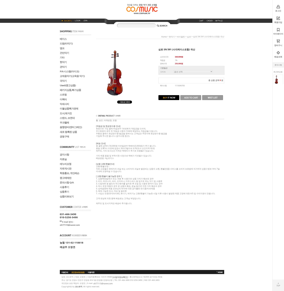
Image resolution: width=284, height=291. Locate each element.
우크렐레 (64, 122)
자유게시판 (65, 168)
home (164, 36)
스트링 (63, 94)
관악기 (63, 66)
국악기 (63, 80)
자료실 (63, 159)
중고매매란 (65, 177)
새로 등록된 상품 (68, 131)
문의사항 (278, 65)
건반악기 (64, 52)
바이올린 (181, 36)
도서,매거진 (66, 113)
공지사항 (64, 154)
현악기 (63, 62)
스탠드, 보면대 (67, 117)
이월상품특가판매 (69, 108)
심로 (189, 36)
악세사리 (64, 103)
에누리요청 (65, 163)
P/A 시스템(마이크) (69, 71)
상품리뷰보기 (67, 196)
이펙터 (63, 99)
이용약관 (91, 272)
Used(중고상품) (68, 85)
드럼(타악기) (66, 43)
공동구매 (64, 136)
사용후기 (64, 187)
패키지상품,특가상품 (70, 90)
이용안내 (64, 272)
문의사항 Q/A (67, 182)
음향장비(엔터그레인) (71, 127)
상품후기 (64, 191)
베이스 (63, 38)
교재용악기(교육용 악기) (72, 76)
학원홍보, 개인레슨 (69, 173)
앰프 (62, 48)
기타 (62, 57)
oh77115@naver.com (103, 283)
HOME (220, 272)
